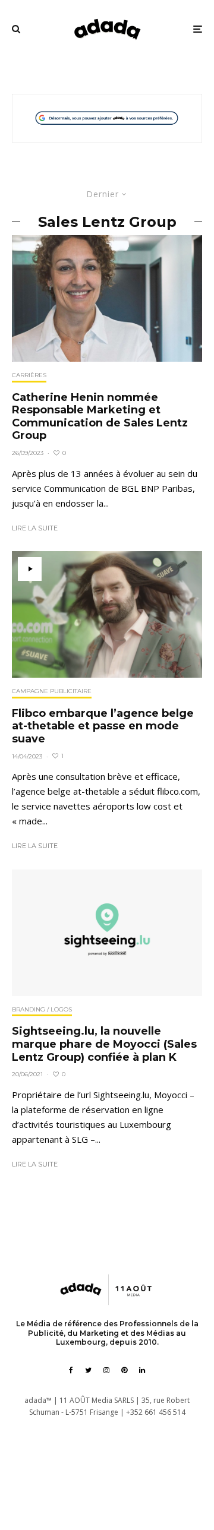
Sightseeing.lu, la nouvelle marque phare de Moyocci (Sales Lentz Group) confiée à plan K (104, 1044)
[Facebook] (71, 1370)
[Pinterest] (124, 1370)
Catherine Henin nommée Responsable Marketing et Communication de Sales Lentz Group (100, 416)
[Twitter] (88, 1370)
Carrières (29, 375)
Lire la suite (35, 528)
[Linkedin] (142, 1370)
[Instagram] (106, 1370)
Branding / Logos (42, 1009)
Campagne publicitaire (52, 691)
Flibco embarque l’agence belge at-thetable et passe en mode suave (103, 726)
